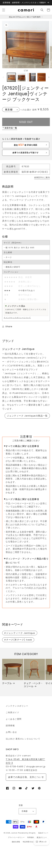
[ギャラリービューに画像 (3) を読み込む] (31, 77)
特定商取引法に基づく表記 (33, 842)
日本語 (24, 811)
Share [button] (8, 326)
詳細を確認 (25, 144)
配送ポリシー (42, 837)
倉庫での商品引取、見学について (26, 777)
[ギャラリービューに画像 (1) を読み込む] (11, 77)
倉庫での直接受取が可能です (25, 152)
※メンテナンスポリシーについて (17, 317)
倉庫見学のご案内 (42, 177)
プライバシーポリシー (16, 837)
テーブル (7, 683)
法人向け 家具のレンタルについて (23, 738)
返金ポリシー (43, 833)
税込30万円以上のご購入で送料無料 (25, 17)
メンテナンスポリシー (17, 705)
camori (14, 833)
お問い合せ (11, 732)
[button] (3, 10)
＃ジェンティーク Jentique (19, 633)
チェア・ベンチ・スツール (33, 685)
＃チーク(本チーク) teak (18, 639)
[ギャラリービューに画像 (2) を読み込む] (21, 77)
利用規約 (30, 837)
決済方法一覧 (11, 128)
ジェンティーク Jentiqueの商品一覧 (27, 415)
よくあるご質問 (14, 719)
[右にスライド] (49, 77)
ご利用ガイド (12, 712)
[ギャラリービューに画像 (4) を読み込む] (41, 77)
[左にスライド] (3, 77)
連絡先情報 (16, 842)
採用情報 (10, 725)
